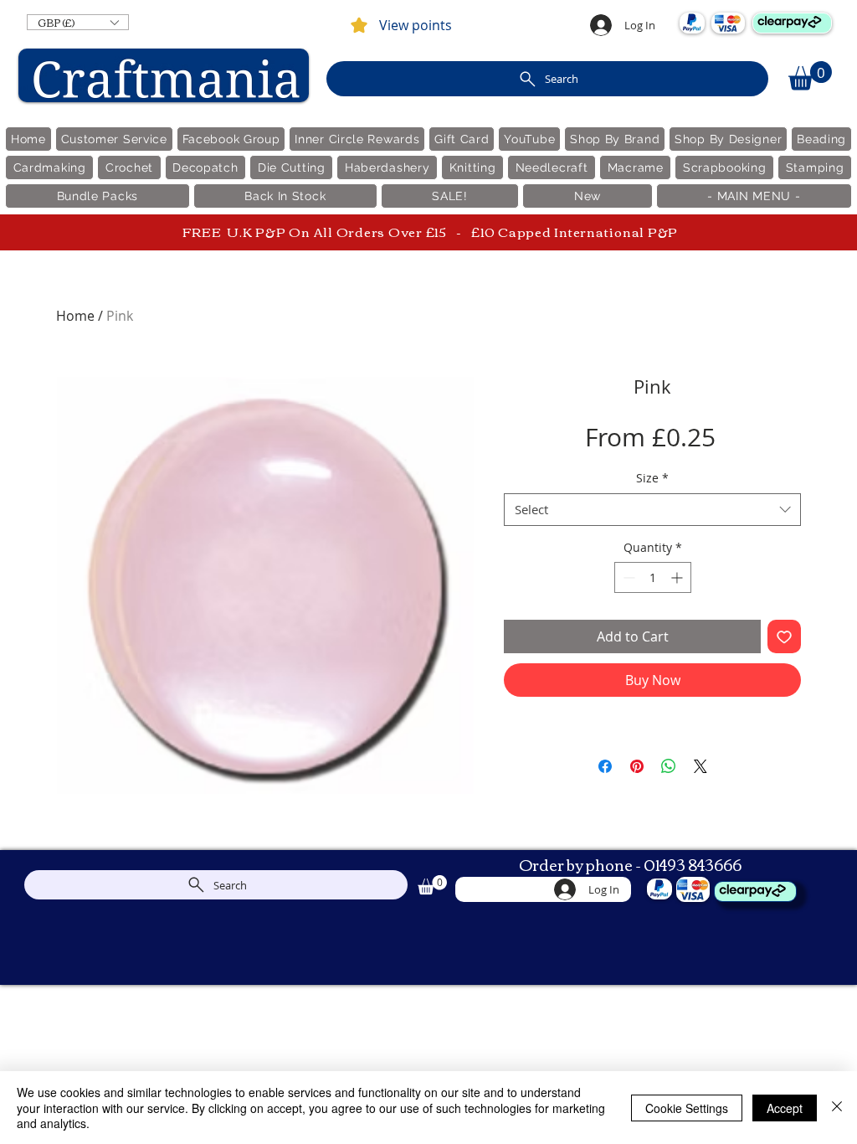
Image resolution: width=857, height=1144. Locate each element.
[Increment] (678, 577)
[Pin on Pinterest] (637, 766)
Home (75, 316)
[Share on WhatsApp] (669, 766)
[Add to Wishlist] (784, 636)
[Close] (837, 1108)
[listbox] (78, 22)
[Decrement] (627, 577)
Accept (785, 1108)
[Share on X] (700, 766)
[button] (78, 22)
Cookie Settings (686, 1108)
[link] (810, 75)
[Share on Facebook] (605, 766)
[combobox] (652, 509)
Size (652, 478)
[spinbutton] (653, 577)
